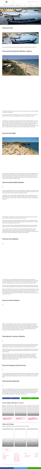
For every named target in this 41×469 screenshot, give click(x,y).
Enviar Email (4, 457)
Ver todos (8, 437)
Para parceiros (29, 1)
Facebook (36, 455)
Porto (37, 5)
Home (13, 1)
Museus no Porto (27, 456)
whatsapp (34, 468)
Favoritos (37, 1)
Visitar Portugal (11, 5)
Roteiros (34, 1)
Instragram (36, 456)
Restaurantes (18, 5)
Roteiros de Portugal (17, 455)
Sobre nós (12, 464)
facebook (7, 468)
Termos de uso (16, 464)
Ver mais (6, 449)
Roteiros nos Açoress (17, 461)
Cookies (19, 464)
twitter (20, 468)
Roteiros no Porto (16, 456)
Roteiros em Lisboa (16, 457)
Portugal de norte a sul (6, 455)
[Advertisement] (20, 94)
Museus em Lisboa (27, 455)
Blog (24, 5)
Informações (4, 456)
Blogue (21, 403)
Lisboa (31, 5)
